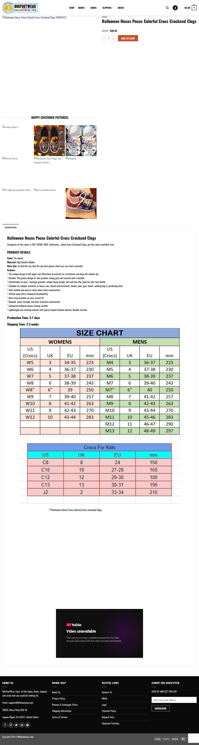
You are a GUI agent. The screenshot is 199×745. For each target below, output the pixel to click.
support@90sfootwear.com (21, 702)
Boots (81, 7)
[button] (175, 7)
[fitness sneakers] (81, 203)
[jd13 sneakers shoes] (49, 203)
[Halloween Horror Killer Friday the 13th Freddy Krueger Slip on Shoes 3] (49, 140)
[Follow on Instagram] (10, 725)
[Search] (167, 8)
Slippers (107, 7)
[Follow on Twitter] (16, 725)
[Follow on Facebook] (5, 725)
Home (104, 17)
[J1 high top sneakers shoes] (17, 203)
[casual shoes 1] (17, 140)
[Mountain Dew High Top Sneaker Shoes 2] (49, 172)
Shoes (93, 7)
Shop (71, 7)
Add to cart (128, 38)
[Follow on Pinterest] (27, 725)
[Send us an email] (22, 725)
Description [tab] (10, 227)
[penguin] (81, 172)
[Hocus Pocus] (17, 172)
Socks (121, 7)
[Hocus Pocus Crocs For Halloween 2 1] (81, 140)
